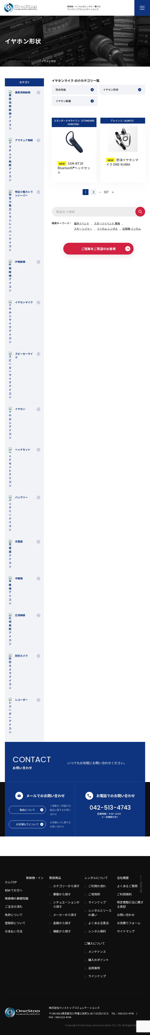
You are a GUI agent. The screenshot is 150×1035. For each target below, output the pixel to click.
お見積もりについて (27, 824)
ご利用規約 (124, 894)
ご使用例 (94, 894)
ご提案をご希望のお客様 (98, 248)
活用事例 (94, 968)
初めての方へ (13, 890)
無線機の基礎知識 (16, 898)
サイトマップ (126, 931)
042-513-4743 (110, 807)
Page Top (141, 887)
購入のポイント (98, 960)
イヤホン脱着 (63, 101)
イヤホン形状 (110, 89)
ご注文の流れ (13, 906)
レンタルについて (96, 878)
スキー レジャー (83, 228)
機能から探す (62, 931)
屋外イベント (81, 223)
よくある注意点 (98, 923)
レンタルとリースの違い (100, 912)
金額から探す (62, 923)
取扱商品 (55, 878)
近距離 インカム (131, 228)
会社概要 (123, 878)
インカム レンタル (107, 228)
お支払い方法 (13, 931)
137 (106, 192)
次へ (112, 192)
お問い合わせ (126, 915)
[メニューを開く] (142, 8)
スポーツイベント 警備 (107, 223)
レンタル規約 (97, 931)
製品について (27, 810)
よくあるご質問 (127, 886)
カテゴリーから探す (66, 886)
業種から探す (62, 894)
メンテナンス (97, 951)
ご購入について (94, 943)
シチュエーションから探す (66, 904)
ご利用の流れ (97, 886)
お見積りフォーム (128, 923)
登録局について (15, 923)
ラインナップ (97, 902)
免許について (13, 915)
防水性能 (61, 89)
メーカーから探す (65, 915)
